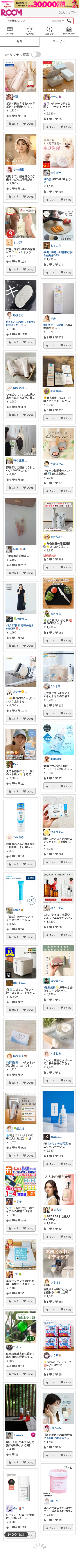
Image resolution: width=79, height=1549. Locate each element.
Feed (10, 30)
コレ (14, 124)
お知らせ (49, 30)
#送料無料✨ (51, 987)
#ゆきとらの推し (16, 322)
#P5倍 (47, 179)
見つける (30, 30)
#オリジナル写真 (53, 325)
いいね (30, 124)
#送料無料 (12, 1062)
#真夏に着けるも (57, 1438)
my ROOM (69, 30)
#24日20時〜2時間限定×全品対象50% (58, 254)
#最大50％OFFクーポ (20, 323)
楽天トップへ (68, 12)
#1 (45, 182)
